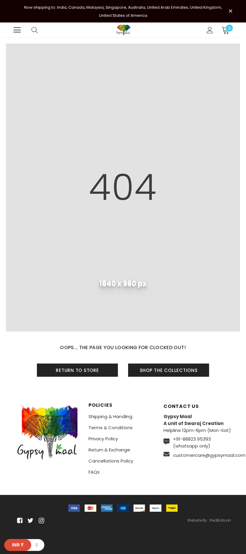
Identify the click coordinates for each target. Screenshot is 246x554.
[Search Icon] (35, 30)
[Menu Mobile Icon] (17, 30)
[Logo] (124, 30)
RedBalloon (220, 520)
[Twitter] (29, 521)
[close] (230, 11)
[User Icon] (210, 30)
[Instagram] (40, 521)
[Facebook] (18, 521)
